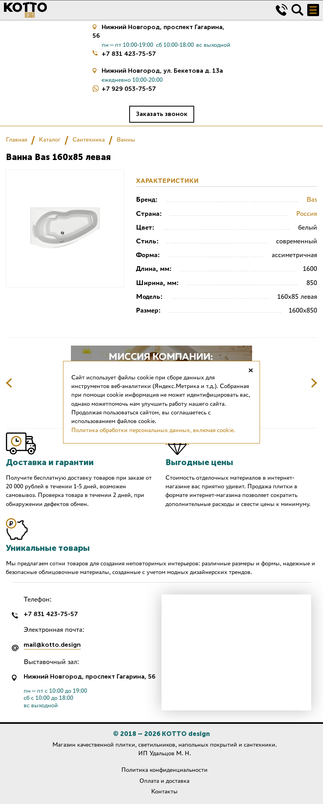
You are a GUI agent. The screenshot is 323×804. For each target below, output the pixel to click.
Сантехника (88, 139)
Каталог (50, 139)
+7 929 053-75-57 (129, 88)
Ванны (126, 139)
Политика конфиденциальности (164, 769)
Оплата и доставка (164, 780)
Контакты (164, 791)
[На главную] (134, 10)
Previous (9, 383)
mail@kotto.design (52, 645)
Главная (16, 139)
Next (314, 383)
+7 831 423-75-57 (129, 53)
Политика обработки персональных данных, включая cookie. (153, 430)
